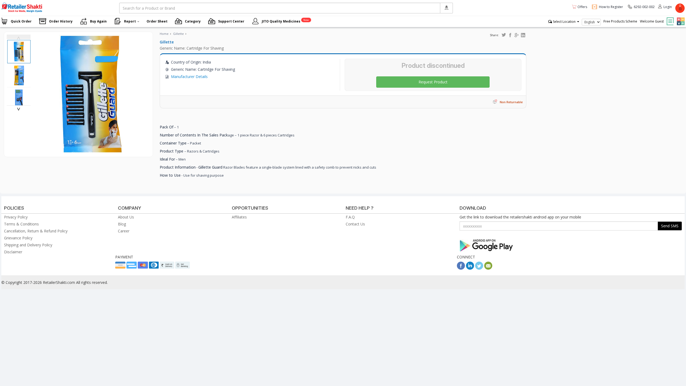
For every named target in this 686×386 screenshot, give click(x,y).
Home (164, 34)
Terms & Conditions (21, 224)
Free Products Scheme (620, 21)
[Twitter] (479, 268)
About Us (126, 217)
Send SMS (669, 225)
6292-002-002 (644, 7)
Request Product (433, 81)
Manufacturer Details (189, 76)
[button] (680, 17)
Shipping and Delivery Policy (28, 244)
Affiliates (239, 217)
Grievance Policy (18, 237)
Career (123, 230)
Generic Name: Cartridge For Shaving (192, 48)
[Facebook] (461, 268)
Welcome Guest (652, 21)
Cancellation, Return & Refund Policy (36, 230)
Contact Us (355, 224)
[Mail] (488, 268)
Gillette (178, 34)
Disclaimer (13, 251)
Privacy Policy (16, 217)
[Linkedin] (470, 268)
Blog (122, 224)
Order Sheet (157, 21)
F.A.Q (350, 217)
